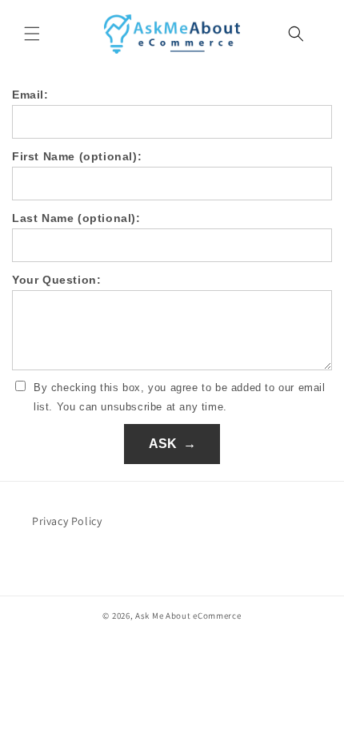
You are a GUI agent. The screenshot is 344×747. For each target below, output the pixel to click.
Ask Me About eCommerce (188, 615)
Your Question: (56, 279)
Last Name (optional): (76, 218)
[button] (32, 33)
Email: (30, 94)
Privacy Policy (67, 521)
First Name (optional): (77, 156)
